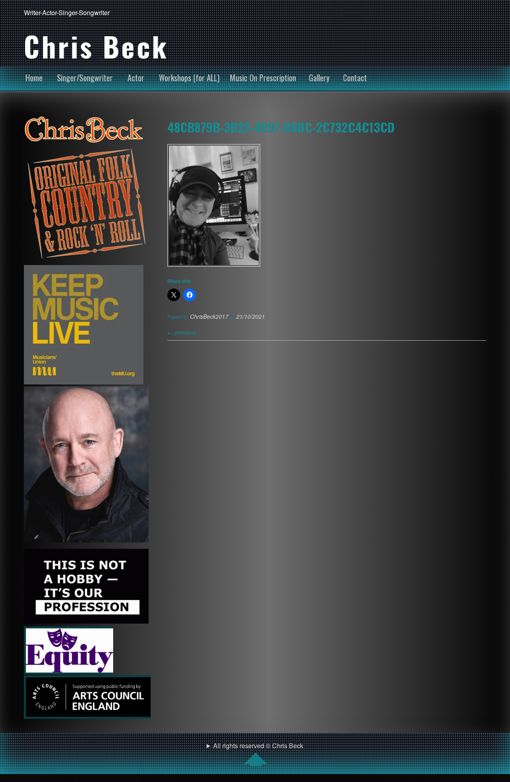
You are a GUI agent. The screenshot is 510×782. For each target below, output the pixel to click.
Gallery (319, 78)
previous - (183, 332)
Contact (355, 78)
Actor (136, 78)
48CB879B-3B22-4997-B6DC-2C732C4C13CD (281, 127)
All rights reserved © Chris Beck (258, 745)
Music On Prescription (263, 78)
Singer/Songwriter (85, 78)
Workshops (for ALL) (189, 78)
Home (34, 78)
